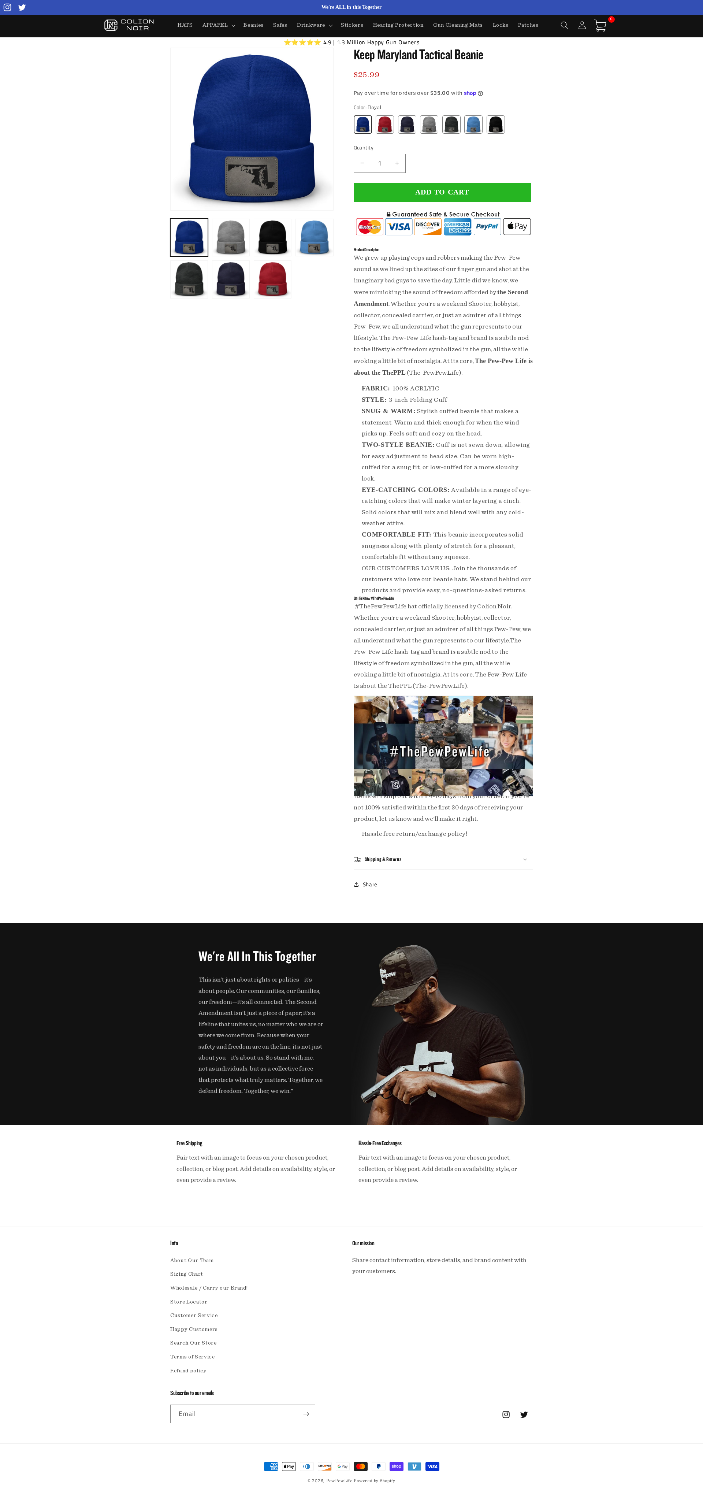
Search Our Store (193, 1343)
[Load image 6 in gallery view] (231, 279)
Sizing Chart (186, 1274)
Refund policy (188, 1370)
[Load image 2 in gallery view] (231, 237)
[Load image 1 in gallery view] (189, 237)
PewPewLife (339, 1481)
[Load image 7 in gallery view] (272, 279)
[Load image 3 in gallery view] (272, 237)
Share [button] (370, 884)
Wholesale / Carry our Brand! (209, 1288)
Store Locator (189, 1302)
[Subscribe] (306, 1414)
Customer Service (194, 1315)
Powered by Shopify (374, 1481)
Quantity (364, 147)
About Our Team (191, 1260)
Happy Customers (194, 1329)
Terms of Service (192, 1357)
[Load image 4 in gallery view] (314, 237)
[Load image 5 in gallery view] (189, 279)
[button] (218, 25)
